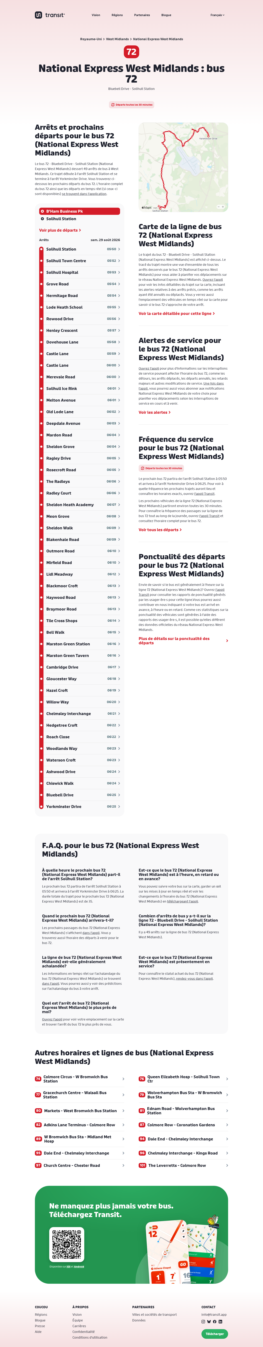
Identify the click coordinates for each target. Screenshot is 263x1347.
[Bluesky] (209, 1321)
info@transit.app (214, 1314)
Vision (96, 15)
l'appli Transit (204, 494)
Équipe (77, 1320)
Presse (40, 1326)
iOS (68, 1266)
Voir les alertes (153, 412)
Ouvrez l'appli (213, 279)
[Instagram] (203, 1321)
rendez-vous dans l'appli (194, 978)
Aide (38, 1332)
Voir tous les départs (158, 530)
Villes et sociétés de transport (154, 1314)
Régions (117, 15)
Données (139, 1320)
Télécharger (215, 1334)
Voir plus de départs (58, 230)
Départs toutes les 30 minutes (134, 104)
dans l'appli (91, 933)
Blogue (166, 15)
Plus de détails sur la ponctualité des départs (174, 640)
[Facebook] (214, 1321)
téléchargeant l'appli (182, 901)
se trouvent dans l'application (84, 194)
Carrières (79, 1326)
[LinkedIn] (220, 1321)
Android (79, 1266)
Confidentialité (83, 1332)
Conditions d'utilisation (89, 1337)
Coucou (41, 1307)
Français (216, 15)
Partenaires (142, 15)
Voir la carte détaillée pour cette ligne (175, 313)
